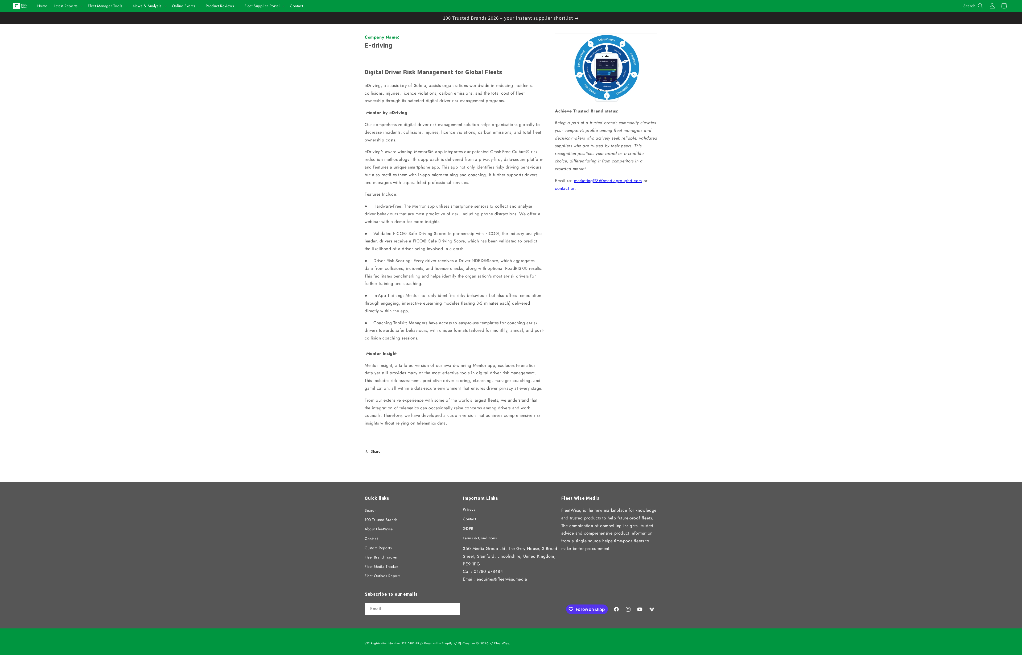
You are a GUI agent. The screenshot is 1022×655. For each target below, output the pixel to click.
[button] (68, 5)
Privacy (469, 509)
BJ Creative (466, 643)
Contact (371, 538)
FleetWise (501, 643)
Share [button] (376, 451)
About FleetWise (379, 529)
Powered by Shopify (438, 643)
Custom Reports (378, 548)
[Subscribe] (454, 609)
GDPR (468, 528)
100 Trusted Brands (381, 519)
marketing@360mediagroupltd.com (608, 181)
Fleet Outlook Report (382, 575)
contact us (565, 188)
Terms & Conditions (480, 538)
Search (371, 510)
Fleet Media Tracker (381, 566)
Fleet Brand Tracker (381, 557)
